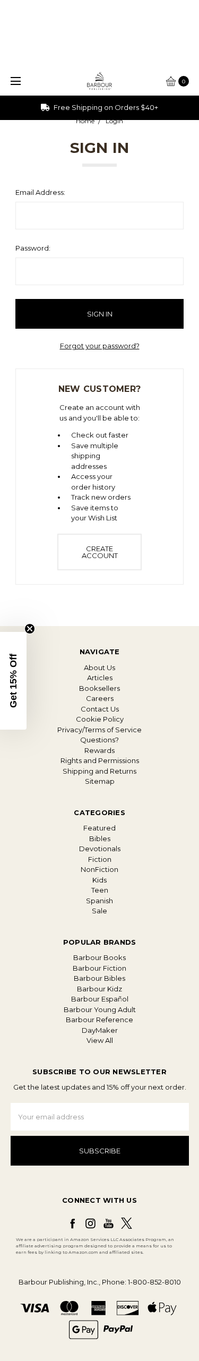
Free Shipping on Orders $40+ (105, 107)
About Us (99, 667)
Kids (99, 880)
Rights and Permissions (99, 760)
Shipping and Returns (99, 771)
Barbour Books (99, 957)
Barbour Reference (99, 1019)
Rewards (99, 750)
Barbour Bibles (99, 978)
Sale (99, 910)
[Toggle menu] (14, 81)
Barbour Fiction (99, 968)
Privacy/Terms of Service (99, 729)
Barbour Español (99, 999)
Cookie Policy (100, 719)
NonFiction (99, 869)
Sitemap (100, 781)
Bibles (99, 838)
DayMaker (100, 1030)
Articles (100, 677)
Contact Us (100, 709)
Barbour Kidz (99, 989)
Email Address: (40, 192)
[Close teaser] (29, 628)
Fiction (99, 859)
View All (99, 1040)
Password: (32, 248)
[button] (13, 681)
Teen (99, 890)
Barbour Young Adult (100, 1009)
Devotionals (99, 848)
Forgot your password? (100, 345)
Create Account (100, 552)
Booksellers (99, 688)
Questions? (99, 739)
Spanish (99, 900)
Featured (99, 828)
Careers (100, 698)
